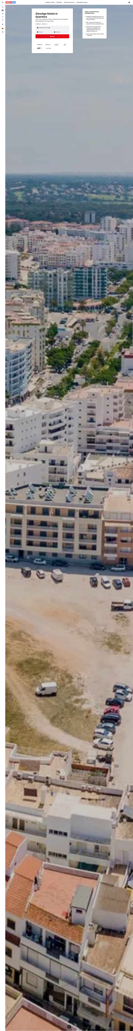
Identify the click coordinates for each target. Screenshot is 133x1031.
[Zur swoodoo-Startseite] (11, 2)
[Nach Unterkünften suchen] (3, 10)
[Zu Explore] (3, 20)
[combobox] (41, 24)
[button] (2, 2)
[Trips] (3, 24)
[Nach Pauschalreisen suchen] (3, 16)
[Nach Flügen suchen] (3, 7)
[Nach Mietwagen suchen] (3, 13)
